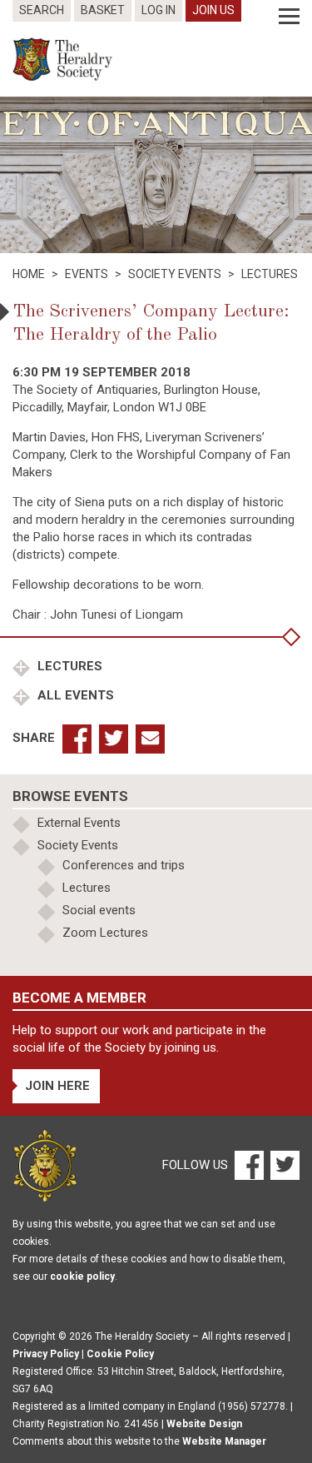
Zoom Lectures (105, 932)
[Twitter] (283, 1165)
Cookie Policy (120, 1354)
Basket (103, 10)
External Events (79, 822)
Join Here (57, 1085)
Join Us (213, 10)
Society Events (77, 845)
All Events (74, 695)
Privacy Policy (45, 1354)
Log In (158, 10)
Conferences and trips (123, 865)
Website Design (204, 1424)
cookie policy (82, 1276)
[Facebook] (248, 1165)
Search (41, 10)
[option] (156, 175)
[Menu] (289, 16)
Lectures (68, 666)
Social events (99, 910)
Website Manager (224, 1441)
